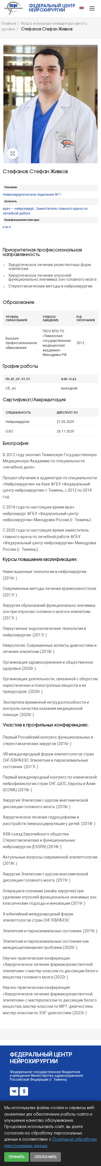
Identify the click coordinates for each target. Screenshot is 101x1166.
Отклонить (45, 1157)
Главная (8, 24)
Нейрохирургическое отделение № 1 (32, 195)
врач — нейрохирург (18, 209)
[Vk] (14, 1091)
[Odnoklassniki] (24, 1091)
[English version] (81, 8)
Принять (16, 1157)
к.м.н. (7, 227)
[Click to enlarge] (12, 153)
